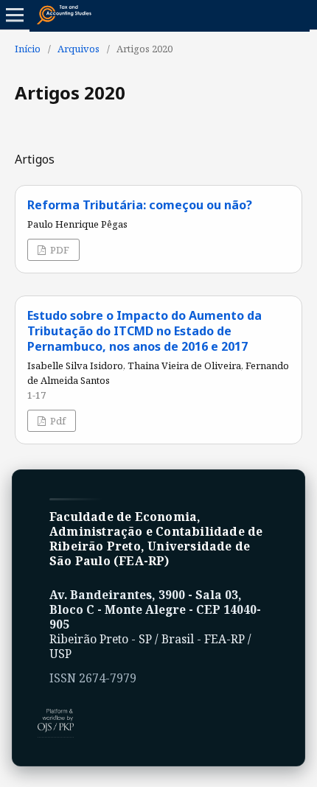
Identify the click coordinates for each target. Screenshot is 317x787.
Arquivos (79, 48)
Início (28, 48)
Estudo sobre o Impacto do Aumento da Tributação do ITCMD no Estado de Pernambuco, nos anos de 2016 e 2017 (144, 330)
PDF (58, 249)
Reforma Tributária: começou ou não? (139, 205)
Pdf (57, 420)
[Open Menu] (14, 14)
